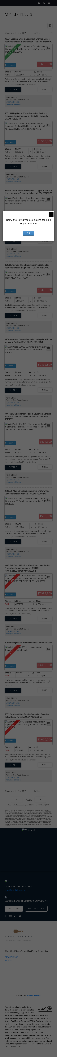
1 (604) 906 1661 (13, 102)
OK (28, 233)
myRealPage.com (33, 995)
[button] (14, 909)
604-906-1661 (24, 886)
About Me (14, 908)
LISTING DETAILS (13, 89)
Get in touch (36, 908)
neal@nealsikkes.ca (13, 104)
